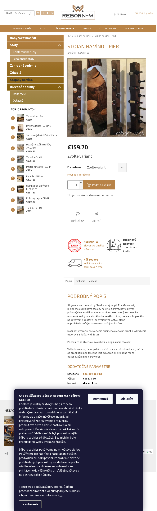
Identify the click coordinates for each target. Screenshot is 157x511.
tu (61, 495)
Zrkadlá (15, 73)
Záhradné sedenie (23, 65)
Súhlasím (126, 399)
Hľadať (31, 13)
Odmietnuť (100, 399)
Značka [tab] (93, 281)
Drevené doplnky (22, 87)
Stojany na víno (21, 80)
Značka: (78, 53)
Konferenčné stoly (24, 52)
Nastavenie (30, 504)
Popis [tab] (68, 281)
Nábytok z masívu (23, 38)
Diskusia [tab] (80, 281)
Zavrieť (93, 206)
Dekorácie (19, 94)
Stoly (14, 45)
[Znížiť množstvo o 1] (81, 187)
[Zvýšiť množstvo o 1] (81, 182)
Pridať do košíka (101, 184)
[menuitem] (22, 28)
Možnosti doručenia (78, 175)
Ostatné (18, 101)
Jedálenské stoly (23, 59)
